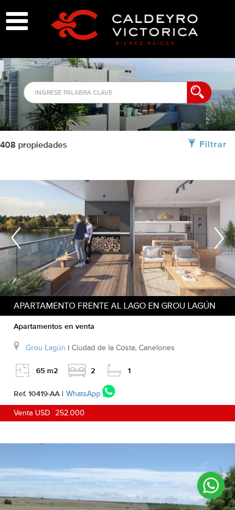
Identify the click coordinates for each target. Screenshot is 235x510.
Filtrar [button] (213, 144)
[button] (124, 27)
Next (219, 243)
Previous (16, 243)
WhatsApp (83, 393)
